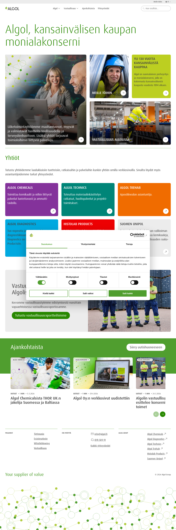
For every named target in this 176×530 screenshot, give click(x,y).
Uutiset (14, 393)
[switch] (72, 282)
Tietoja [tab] (129, 244)
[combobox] (156, 8)
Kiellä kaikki (48, 293)
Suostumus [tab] (46, 244)
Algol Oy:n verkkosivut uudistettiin (101, 398)
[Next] (162, 414)
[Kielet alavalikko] (170, 1)
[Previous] (156, 414)
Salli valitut (88, 293)
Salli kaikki (128, 293)
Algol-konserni (81, 360)
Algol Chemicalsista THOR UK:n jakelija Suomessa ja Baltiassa (36, 400)
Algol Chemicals (19, 360)
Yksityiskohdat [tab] (88, 244)
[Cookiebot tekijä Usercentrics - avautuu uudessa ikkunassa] (135, 235)
